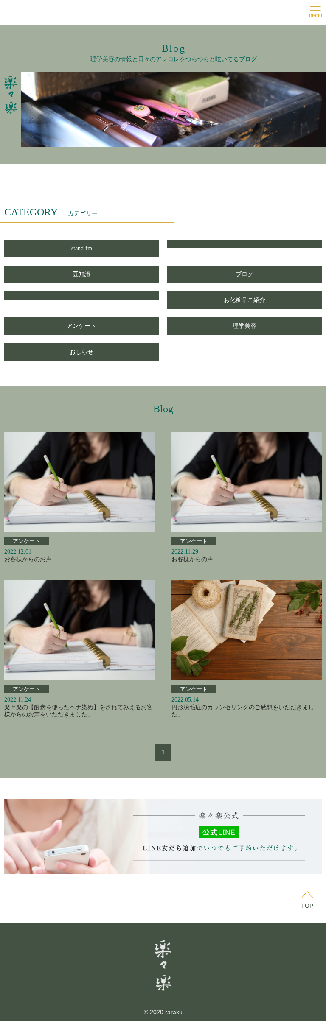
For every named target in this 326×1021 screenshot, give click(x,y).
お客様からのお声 (28, 559)
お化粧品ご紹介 (244, 300)
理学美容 (244, 326)
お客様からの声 (192, 559)
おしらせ (81, 352)
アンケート (81, 326)
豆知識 (81, 274)
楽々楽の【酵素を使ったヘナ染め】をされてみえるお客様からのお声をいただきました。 (78, 711)
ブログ (244, 274)
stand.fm (81, 248)
